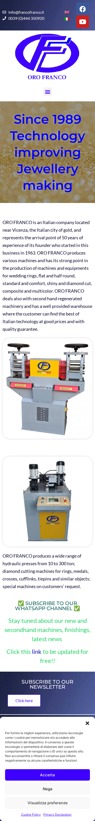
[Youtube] (82, 21)
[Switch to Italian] (65, 18)
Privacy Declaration (57, 814)
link (37, 651)
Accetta (47, 774)
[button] (87, 723)
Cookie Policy (31, 814)
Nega (47, 788)
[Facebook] (82, 9)
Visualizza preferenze (48, 802)
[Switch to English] (65, 11)
